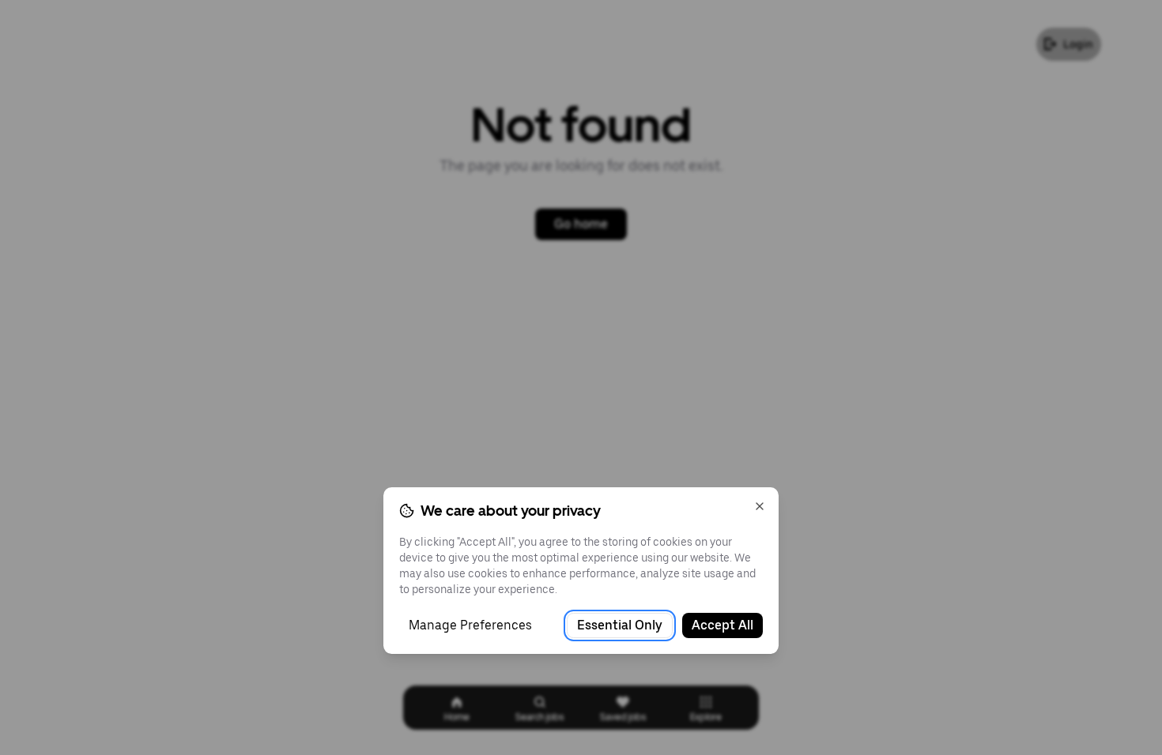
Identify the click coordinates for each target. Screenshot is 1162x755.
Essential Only (619, 625)
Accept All (722, 625)
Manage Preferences (470, 625)
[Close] (759, 506)
